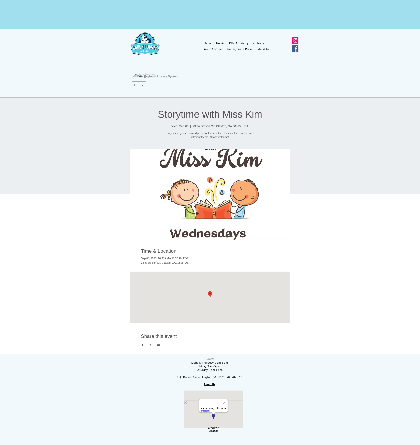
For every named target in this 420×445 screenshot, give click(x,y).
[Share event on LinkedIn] (158, 345)
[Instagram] (295, 40)
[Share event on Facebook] (142, 345)
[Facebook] (295, 48)
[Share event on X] (150, 345)
